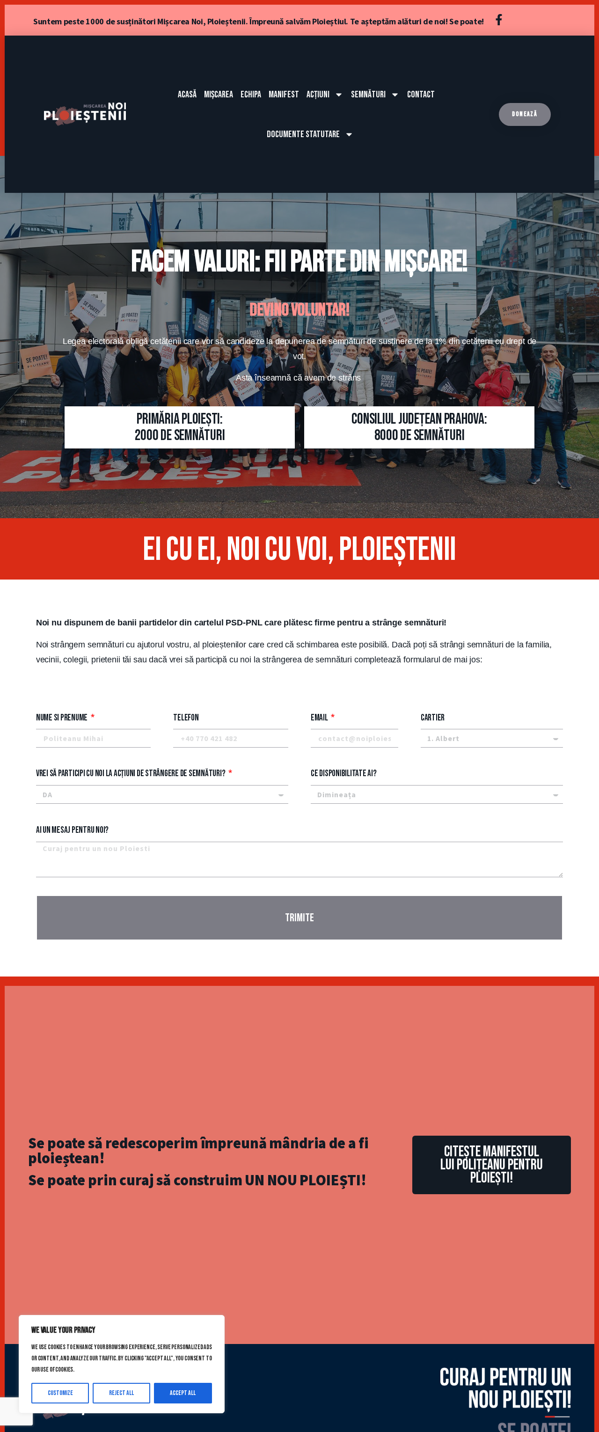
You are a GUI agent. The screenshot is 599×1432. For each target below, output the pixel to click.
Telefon (185, 717)
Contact (421, 94)
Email (320, 717)
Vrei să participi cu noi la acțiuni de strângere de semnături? (131, 773)
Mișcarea (218, 94)
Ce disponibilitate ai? (344, 773)
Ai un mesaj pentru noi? (72, 830)
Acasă (187, 94)
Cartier (433, 717)
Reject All (121, 1393)
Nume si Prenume (62, 717)
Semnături (368, 94)
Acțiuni (318, 94)
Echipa (251, 94)
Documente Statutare (303, 134)
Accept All (183, 1393)
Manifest (284, 94)
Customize (60, 1393)
